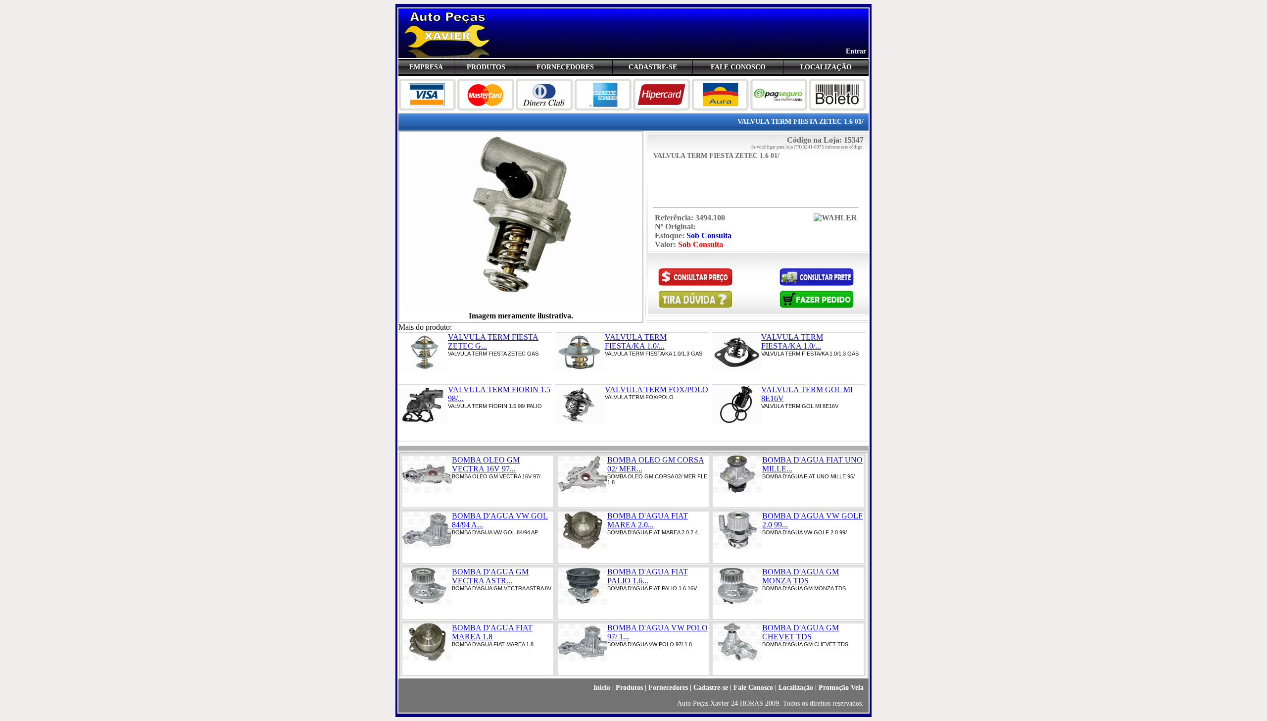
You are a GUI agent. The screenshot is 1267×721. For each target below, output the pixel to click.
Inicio (601, 687)
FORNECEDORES (565, 67)
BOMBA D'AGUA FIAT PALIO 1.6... (647, 576)
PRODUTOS (486, 67)
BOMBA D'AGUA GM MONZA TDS (800, 576)
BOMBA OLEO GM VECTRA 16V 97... (486, 464)
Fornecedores (668, 687)
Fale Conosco (753, 687)
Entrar (856, 51)
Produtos (629, 687)
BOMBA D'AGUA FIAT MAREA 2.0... (647, 520)
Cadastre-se (710, 687)
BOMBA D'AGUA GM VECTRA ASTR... (490, 576)
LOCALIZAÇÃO (826, 67)
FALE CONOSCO (738, 67)
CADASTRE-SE (653, 67)
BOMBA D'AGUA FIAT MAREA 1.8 (492, 632)
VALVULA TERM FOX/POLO (656, 389)
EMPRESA (426, 67)
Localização (796, 687)
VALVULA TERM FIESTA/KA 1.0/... (636, 341)
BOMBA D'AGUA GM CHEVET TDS (800, 632)
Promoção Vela (841, 687)
